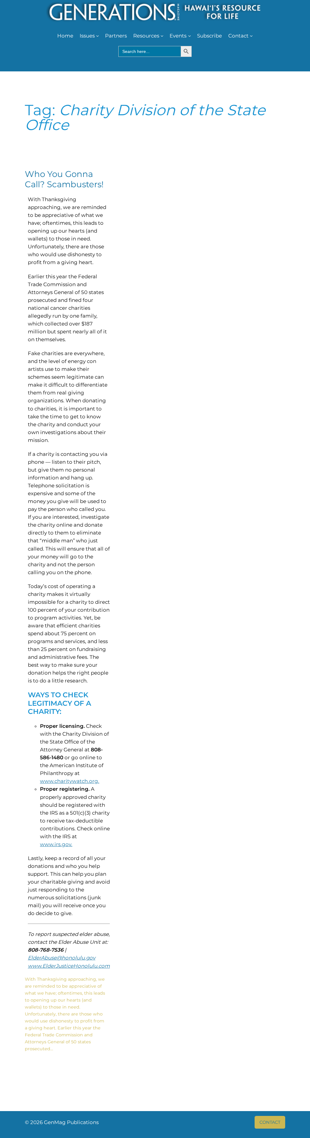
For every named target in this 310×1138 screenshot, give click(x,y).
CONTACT (269, 1122)
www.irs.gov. (56, 844)
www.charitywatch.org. (69, 781)
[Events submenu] (189, 35)
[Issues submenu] (97, 35)
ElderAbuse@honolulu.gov (61, 958)
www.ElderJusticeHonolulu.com (69, 966)
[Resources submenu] (161, 35)
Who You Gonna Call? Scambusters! (64, 179)
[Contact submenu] (251, 35)
